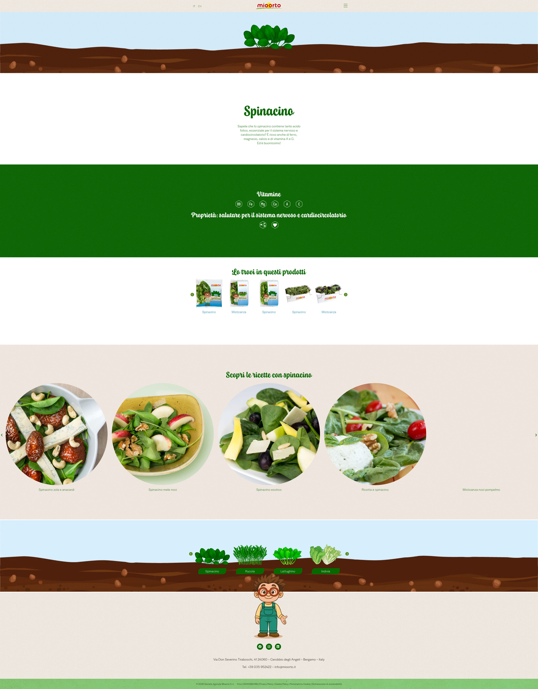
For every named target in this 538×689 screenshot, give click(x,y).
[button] (192, 294)
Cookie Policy (281, 683)
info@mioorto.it (285, 667)
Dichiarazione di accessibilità (327, 683)
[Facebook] (260, 647)
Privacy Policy (266, 683)
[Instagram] (269, 647)
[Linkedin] (278, 647)
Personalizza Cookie (300, 683)
